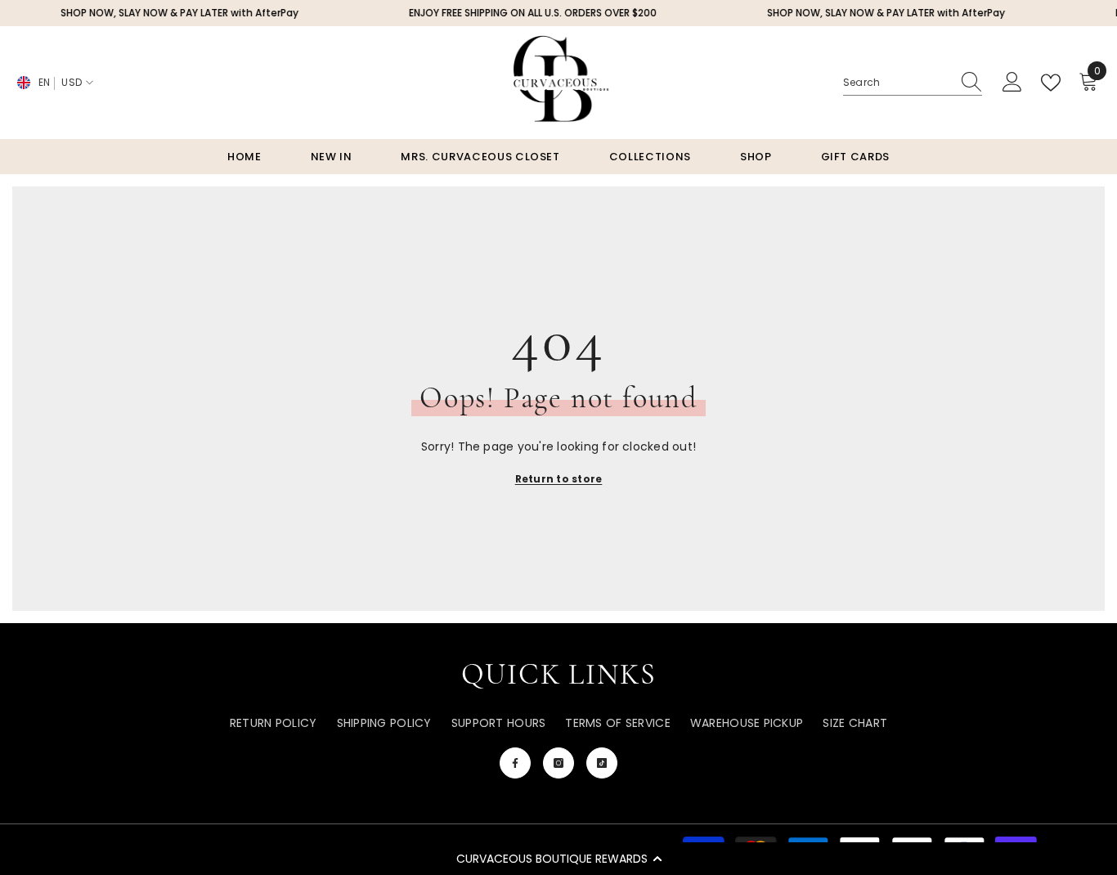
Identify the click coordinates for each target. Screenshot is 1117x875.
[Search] (912, 83)
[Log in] (1012, 82)
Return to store (559, 479)
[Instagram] (558, 763)
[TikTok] (601, 763)
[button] (558, 858)
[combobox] (897, 82)
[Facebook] (515, 763)
